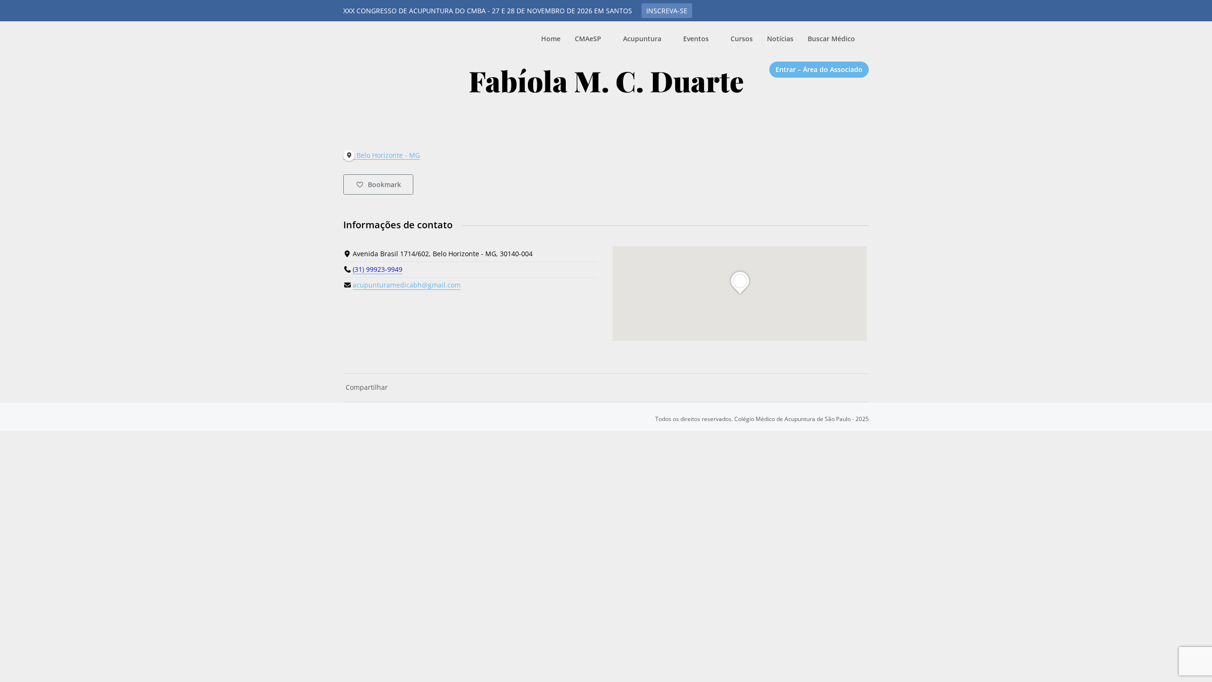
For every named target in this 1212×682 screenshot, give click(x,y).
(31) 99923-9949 (377, 269)
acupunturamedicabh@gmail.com (407, 284)
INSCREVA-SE (666, 10)
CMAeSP (393, 42)
